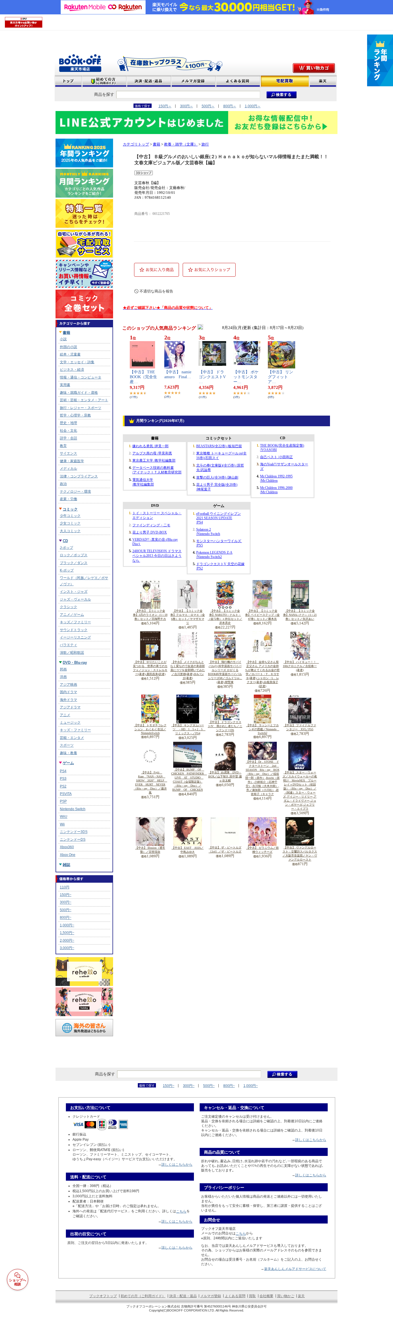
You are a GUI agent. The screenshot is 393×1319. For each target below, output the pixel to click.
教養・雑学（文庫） (181, 144)
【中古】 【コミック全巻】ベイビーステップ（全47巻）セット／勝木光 (262, 614)
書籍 (156, 144)
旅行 (205, 144)
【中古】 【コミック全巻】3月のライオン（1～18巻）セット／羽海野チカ (150, 614)
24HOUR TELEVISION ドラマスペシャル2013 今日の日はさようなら (157, 556)
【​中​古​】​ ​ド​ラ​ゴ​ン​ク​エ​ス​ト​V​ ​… (214, 377)
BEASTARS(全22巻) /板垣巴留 (219, 446)
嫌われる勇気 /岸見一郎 (150, 446)
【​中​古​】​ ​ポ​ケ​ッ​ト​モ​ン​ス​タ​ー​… (246, 377)
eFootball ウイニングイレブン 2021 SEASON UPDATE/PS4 (218, 518)
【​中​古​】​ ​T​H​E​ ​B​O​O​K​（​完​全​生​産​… (144, 377)
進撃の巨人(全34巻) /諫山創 (217, 477)
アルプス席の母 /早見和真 (152, 453)
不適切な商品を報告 (156, 291)
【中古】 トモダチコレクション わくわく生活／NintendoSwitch (150, 729)
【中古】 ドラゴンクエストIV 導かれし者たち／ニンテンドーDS (225, 726)
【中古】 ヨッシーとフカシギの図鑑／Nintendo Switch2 (262, 729)
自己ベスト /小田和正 (276, 457)
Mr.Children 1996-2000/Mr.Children (276, 490)
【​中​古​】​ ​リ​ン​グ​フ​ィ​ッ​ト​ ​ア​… (280, 377)
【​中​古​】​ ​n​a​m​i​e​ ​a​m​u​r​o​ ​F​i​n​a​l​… (179, 374)
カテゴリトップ (136, 144)
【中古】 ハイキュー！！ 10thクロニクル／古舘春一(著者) (301, 666)
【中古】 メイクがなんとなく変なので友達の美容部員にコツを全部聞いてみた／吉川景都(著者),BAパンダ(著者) (187, 670)
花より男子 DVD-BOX (149, 532)
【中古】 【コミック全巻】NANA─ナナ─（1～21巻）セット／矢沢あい (300, 614)
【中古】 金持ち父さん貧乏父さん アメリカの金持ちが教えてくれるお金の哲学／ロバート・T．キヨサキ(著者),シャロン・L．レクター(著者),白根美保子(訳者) (262, 674)
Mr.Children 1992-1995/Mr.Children (276, 478)
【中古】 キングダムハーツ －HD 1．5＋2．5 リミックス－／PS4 (188, 729)
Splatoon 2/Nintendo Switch (208, 531)
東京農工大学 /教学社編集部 (153, 460)
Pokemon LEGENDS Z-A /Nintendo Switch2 (214, 554)
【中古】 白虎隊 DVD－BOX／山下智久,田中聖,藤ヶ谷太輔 (225, 776)
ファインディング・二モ (151, 525)
